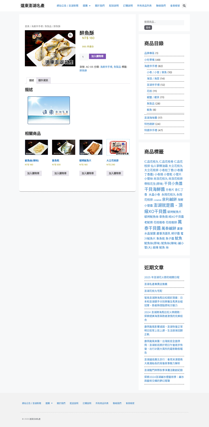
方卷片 (170, 189)
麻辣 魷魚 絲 (161, 247)
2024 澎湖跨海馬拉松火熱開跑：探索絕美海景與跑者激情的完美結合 (163, 316)
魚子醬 (170, 238)
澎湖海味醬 (150, 117)
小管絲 (148, 178)
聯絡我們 (161, 5)
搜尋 (148, 27)
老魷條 (148, 222)
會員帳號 (175, 5)
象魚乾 (160, 238)
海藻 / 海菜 (153, 78)
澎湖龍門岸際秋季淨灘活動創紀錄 (163, 370)
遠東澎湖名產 (33, 5)
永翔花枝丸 (169, 194)
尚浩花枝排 (175, 178)
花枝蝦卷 (159, 222)
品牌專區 (149, 53)
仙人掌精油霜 (159, 166)
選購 (85, 5)
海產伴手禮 (37, 26)
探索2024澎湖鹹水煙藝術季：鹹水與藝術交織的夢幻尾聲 (164, 378)
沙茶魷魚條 (157, 200)
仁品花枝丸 (151, 161)
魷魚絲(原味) (152, 243)
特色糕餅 (149, 124)
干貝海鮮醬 (154, 189)
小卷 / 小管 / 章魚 (157, 72)
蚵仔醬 (175, 233)
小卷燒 (159, 174)
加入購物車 (97, 56)
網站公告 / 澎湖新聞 (67, 5)
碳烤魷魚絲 (151, 216)
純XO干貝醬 (176, 216)
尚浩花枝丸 (161, 178)
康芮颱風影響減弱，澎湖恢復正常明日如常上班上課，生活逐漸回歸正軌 (163, 330)
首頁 (27, 26)
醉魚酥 (83, 70)
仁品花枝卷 (166, 161)
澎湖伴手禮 (153, 84)
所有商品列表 (144, 5)
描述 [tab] (31, 80)
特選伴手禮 (150, 130)
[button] (184, 5)
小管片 (177, 174)
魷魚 (149, 109)
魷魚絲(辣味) (169, 243)
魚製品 (48, 26)
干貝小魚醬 (173, 183)
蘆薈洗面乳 (163, 233)
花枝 (149, 91)
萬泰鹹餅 (169, 228)
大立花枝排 (151, 170)
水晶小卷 (154, 194)
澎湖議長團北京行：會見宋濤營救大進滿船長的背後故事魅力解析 (163, 361)
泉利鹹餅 (169, 199)
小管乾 (168, 174)
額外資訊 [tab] (43, 80)
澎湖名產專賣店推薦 (155, 284)
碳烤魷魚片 (174, 212)
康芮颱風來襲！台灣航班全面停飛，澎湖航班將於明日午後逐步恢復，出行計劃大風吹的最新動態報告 (163, 347)
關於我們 (100, 5)
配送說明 (114, 5)
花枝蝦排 (171, 222)
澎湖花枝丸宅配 (153, 290)
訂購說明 (128, 5)
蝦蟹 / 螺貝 (153, 97)
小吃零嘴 (149, 59)
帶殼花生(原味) (153, 184)
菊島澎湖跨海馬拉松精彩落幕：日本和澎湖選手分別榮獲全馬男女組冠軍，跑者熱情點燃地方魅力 (163, 301)
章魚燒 (163, 216)
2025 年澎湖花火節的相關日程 (161, 277)
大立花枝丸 (175, 166)
